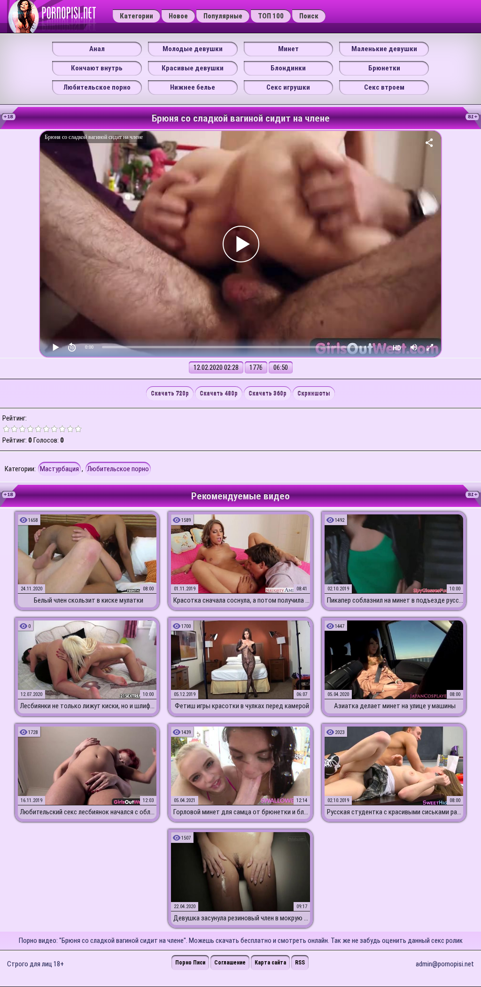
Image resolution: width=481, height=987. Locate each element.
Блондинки (288, 68)
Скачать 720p (170, 393)
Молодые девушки (193, 49)
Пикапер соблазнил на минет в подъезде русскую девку (395, 600)
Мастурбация (59, 469)
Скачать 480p (219, 393)
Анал (97, 49)
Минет (288, 49)
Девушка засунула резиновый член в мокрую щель (241, 918)
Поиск (308, 16)
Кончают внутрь (97, 68)
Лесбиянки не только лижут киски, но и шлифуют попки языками (88, 706)
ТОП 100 (271, 16)
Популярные (222, 16)
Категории (136, 16)
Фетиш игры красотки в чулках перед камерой (242, 706)
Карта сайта (270, 962)
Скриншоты (313, 393)
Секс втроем (384, 87)
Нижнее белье (192, 87)
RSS (300, 962)
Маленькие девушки (384, 49)
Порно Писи (190, 962)
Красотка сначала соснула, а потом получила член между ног (241, 600)
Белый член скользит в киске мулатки (88, 600)
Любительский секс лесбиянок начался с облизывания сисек (88, 812)
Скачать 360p (267, 393)
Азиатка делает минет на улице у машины (395, 706)
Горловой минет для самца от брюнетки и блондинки (241, 812)
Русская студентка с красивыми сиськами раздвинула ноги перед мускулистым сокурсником (395, 812)
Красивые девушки (193, 68)
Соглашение (230, 962)
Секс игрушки (288, 87)
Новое (178, 16)
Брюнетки (384, 68)
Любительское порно (97, 87)
